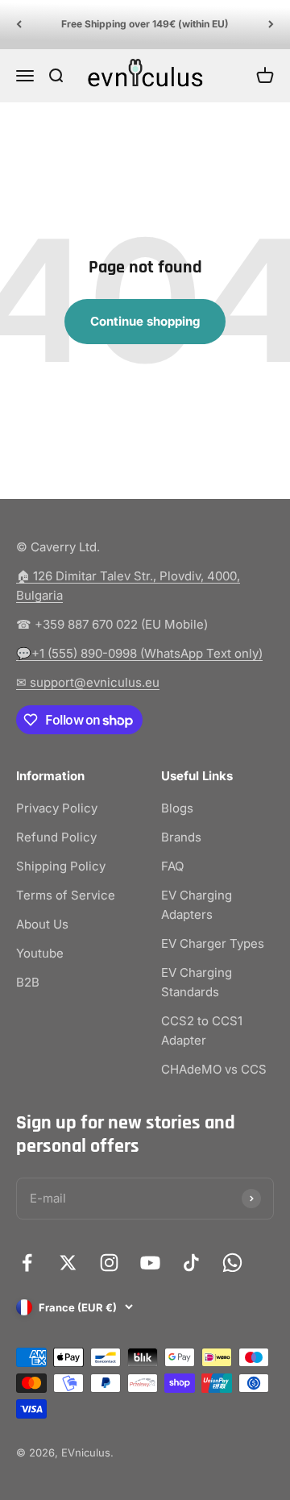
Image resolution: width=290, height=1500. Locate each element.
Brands (181, 837)
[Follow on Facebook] (27, 1263)
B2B (27, 982)
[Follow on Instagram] (109, 1263)
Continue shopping (145, 321)
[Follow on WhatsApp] (232, 1263)
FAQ (172, 866)
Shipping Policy (61, 866)
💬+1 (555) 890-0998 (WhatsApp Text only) (139, 653)
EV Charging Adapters (196, 904)
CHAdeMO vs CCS (214, 1069)
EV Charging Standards (196, 982)
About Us (42, 924)
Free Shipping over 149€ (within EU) (145, 24)
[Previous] (19, 24)
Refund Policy (56, 837)
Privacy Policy (56, 808)
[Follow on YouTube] (150, 1263)
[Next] (271, 24)
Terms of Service (65, 895)
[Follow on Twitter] (68, 1263)
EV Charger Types (212, 943)
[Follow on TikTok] (191, 1263)
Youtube (40, 953)
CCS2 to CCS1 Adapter (201, 1030)
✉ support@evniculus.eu (88, 682)
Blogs (177, 808)
